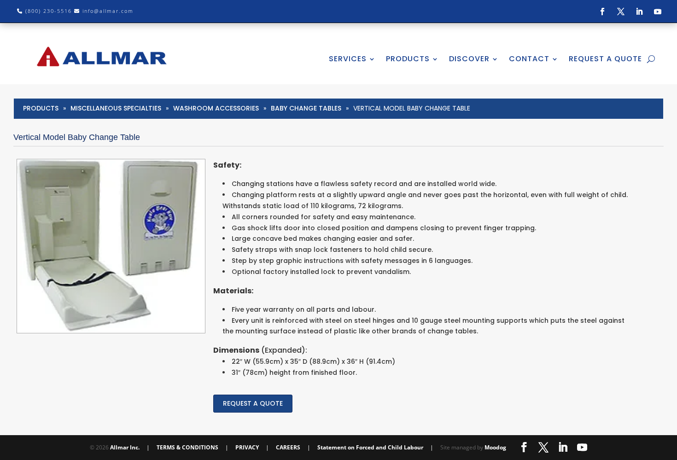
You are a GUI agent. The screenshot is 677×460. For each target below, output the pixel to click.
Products (40, 108)
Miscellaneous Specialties (115, 108)
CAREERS (288, 447)
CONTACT (529, 58)
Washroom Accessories (216, 108)
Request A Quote (605, 58)
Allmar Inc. (125, 447)
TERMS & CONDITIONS (187, 447)
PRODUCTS (408, 58)
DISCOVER (469, 58)
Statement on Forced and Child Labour (370, 447)
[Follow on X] (620, 11)
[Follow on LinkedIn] (639, 11)
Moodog (495, 447)
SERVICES (348, 58)
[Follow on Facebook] (602, 11)
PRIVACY (247, 447)
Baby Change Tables (306, 108)
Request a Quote (253, 403)
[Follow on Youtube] (657, 11)
